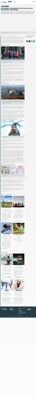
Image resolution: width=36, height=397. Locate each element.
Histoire (2, 248)
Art (4, 247)
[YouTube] (29, 309)
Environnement (3, 220)
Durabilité (18, 302)
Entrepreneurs (21, 302)
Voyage (10, 277)
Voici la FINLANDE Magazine (19, 240)
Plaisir (19, 276)
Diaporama (9, 219)
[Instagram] (30, 309)
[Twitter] (28, 309)
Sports (6, 248)
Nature (27, 37)
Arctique (5, 219)
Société (30, 37)
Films (14, 221)
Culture (6, 247)
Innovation (16, 221)
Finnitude (8, 247)
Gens (10, 247)
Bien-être (17, 276)
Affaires (17, 220)
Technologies (7, 277)
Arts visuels (5, 276)
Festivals (10, 276)
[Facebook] (27, 309)
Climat (7, 219)
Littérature (19, 221)
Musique (5, 248)
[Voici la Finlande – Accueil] (3, 2)
